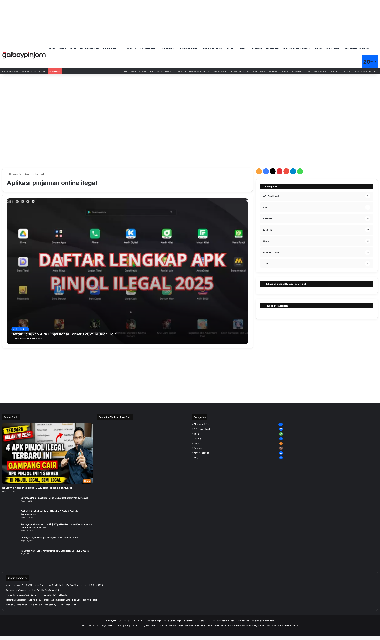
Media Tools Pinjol (21, 338)
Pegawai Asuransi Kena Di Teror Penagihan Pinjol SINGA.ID (40, 595)
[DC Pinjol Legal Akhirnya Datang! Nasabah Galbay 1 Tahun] (10, 541)
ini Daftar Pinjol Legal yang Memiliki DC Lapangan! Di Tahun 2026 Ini (55, 550)
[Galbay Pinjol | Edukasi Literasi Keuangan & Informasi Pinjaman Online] (24, 55)
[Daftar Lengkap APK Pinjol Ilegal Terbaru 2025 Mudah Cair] (127, 271)
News (62, 48)
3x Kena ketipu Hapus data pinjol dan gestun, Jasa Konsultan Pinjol (45, 604)
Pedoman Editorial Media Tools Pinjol (288, 48)
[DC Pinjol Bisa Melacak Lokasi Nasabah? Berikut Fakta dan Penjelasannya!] (10, 515)
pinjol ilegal (252, 71)
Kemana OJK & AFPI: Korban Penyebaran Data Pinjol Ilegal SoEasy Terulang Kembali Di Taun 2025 (58, 585)
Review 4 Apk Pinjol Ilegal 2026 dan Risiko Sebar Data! (37, 487)
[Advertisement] (190, 21)
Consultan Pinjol (236, 71)
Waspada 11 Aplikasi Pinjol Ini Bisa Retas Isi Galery (40, 590)
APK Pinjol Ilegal (189, 48)
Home (52, 48)
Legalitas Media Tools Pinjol (157, 48)
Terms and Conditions (356, 48)
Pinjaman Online (89, 48)
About (318, 48)
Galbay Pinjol (180, 71)
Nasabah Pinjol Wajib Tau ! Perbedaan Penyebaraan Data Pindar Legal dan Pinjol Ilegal (57, 600)
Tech (73, 48)
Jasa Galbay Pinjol (197, 71)
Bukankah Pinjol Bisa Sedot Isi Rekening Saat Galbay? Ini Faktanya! (54, 498)
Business (257, 48)
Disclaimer (332, 48)
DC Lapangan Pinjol (217, 71)
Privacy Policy (112, 48)
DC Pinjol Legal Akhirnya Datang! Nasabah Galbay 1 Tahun (50, 537)
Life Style (130, 48)
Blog (230, 48)
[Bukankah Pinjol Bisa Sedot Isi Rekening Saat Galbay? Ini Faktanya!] (10, 502)
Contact (242, 48)
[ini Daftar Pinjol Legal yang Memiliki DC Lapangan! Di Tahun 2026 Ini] (10, 554)
